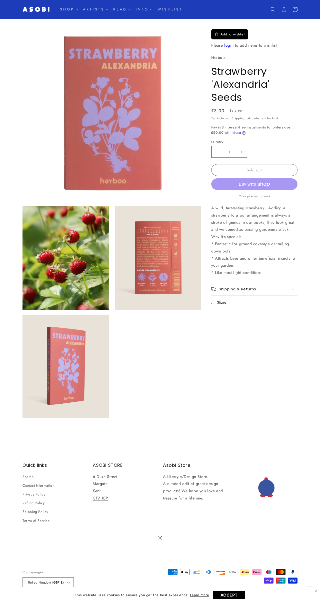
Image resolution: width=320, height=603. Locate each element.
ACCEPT (229, 595)
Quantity (217, 141)
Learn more (199, 595)
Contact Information (38, 485)
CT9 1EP (100, 498)
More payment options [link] (254, 196)
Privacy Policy (33, 494)
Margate (100, 483)
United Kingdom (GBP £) (46, 582)
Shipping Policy (35, 511)
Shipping (238, 118)
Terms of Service (36, 520)
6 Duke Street (105, 477)
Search (28, 476)
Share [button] (221, 302)
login (229, 45)
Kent (96, 491)
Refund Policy (33, 502)
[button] (68, 9)
